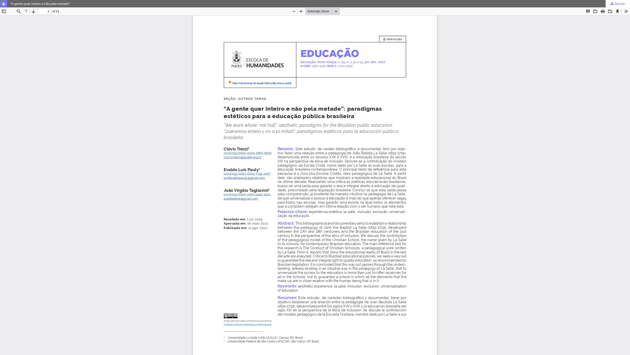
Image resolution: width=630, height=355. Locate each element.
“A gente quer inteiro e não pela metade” (40, 3)
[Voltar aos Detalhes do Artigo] (3, 3)
